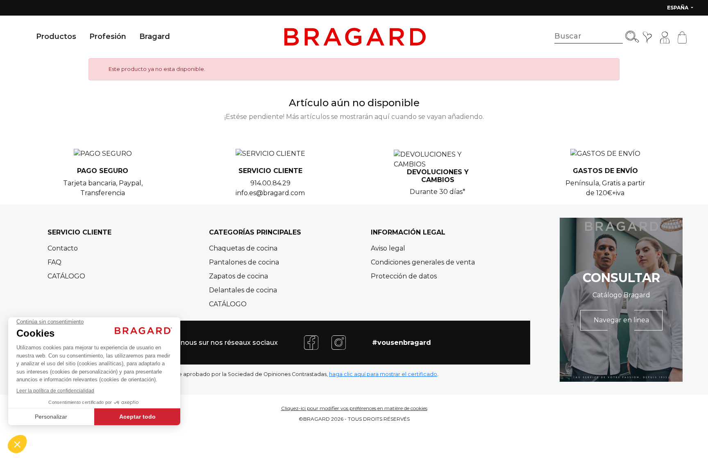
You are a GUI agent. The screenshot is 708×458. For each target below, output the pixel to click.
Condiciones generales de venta (423, 262)
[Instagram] (338, 342)
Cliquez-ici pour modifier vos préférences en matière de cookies (354, 408)
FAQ (54, 262)
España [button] (678, 8)
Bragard (154, 36)
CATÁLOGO (66, 276)
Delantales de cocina (243, 290)
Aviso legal (388, 248)
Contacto (63, 248)
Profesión (107, 36)
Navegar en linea (621, 320)
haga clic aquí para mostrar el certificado (383, 374)
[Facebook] (311, 342)
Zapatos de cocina (238, 276)
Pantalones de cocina (244, 262)
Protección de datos (404, 276)
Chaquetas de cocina (243, 248)
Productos (56, 36)
